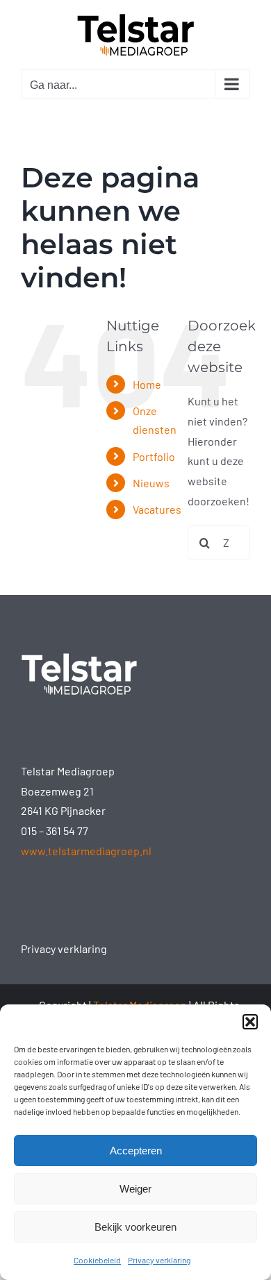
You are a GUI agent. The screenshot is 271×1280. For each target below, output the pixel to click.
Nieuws (151, 482)
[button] (250, 1022)
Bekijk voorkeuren (135, 1227)
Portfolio (154, 456)
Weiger (135, 1189)
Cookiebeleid (97, 1260)
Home (147, 384)
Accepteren (136, 1150)
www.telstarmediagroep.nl (86, 850)
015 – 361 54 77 (54, 830)
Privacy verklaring (159, 1260)
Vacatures (157, 509)
